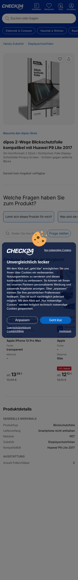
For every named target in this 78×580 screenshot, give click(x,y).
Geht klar (55, 320)
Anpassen (22, 320)
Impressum (65, 331)
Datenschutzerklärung (19, 327)
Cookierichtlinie (15, 331)
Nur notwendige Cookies (57, 250)
